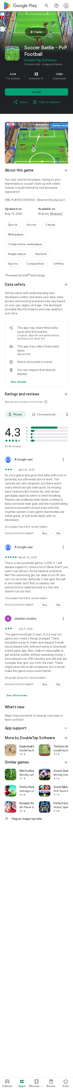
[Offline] (58, 264)
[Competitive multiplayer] (25, 244)
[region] (36, 76)
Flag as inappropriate (23, 819)
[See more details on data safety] (18, 382)
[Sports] (13, 225)
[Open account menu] (66, 6)
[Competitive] (35, 264)
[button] (42, 78)
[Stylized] (41, 254)
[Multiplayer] (16, 234)
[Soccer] (31, 225)
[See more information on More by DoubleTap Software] (66, 738)
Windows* (56, 213)
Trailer (36, 31)
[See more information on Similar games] (66, 762)
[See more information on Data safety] (66, 284)
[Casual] (50, 225)
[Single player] (17, 254)
